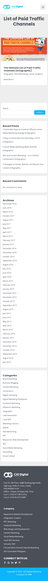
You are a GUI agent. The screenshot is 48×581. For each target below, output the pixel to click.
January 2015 (8, 337)
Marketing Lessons (10, 423)
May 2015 (7, 321)
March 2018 (8, 211)
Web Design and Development (16, 529)
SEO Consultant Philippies (14, 551)
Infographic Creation (12, 518)
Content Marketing (10, 387)
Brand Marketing (10, 379)
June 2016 (7, 273)
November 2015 (10, 297)
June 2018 (7, 208)
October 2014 (9, 350)
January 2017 (8, 244)
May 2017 (7, 228)
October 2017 (9, 216)
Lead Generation (10, 415)
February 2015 (9, 333)
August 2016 (8, 264)
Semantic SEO (9, 544)
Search (5, 108)
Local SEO (7, 419)
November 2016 (10, 252)
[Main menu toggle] (43, 7)
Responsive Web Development (16, 439)
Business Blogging (10, 383)
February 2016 (9, 285)
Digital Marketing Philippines (15, 399)
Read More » (9, 79)
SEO (4, 444)
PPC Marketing (10, 521)
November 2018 (10, 203)
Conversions (8, 391)
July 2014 (7, 362)
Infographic (8, 74)
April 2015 (7, 325)
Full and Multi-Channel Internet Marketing (21, 547)
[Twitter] (16, 563)
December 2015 (9, 293)
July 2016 (7, 268)
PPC (4, 435)
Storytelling (7, 452)
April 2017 (7, 232)
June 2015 (7, 317)
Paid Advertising (21, 74)
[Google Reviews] (8, 563)
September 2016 (10, 260)
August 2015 (8, 309)
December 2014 (9, 342)
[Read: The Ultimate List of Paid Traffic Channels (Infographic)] (24, 49)
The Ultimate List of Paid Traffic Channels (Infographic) (22, 69)
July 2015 (7, 313)
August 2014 (8, 358)
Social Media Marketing (12, 448)
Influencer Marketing (11, 407)
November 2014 (10, 346)
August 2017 (8, 220)
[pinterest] (19, 563)
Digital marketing (10, 395)
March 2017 (8, 236)
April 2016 (7, 277)
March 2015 (8, 329)
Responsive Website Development (18, 514)
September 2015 (10, 305)
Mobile (5, 427)
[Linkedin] (12, 563)
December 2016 (9, 248)
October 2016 (9, 256)
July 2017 (7, 224)
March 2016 (8, 281)
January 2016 (8, 289)
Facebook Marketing (11, 403)
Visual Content (9, 456)
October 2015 (9, 301)
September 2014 (10, 354)
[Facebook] (5, 563)
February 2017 (9, 240)
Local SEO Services (11, 540)
